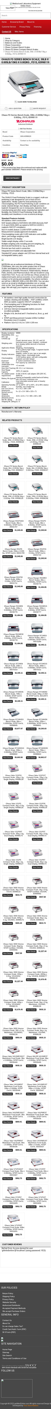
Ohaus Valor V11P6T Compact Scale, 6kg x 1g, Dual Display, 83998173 (37, 862)
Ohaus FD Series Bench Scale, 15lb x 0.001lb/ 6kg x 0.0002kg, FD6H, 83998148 (37, 496)
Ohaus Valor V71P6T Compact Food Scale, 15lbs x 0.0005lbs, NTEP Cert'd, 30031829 (13, 1200)
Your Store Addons (31, 1406)
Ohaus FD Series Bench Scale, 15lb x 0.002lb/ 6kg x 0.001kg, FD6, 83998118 (13, 496)
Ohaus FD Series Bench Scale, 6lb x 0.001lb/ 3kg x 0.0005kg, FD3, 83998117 (13, 468)
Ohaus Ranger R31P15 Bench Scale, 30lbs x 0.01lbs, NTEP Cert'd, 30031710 (37, 552)
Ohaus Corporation (13, 45)
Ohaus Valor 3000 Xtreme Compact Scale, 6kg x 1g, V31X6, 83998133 (37, 918)
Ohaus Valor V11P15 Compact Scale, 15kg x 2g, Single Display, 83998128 (13, 777)
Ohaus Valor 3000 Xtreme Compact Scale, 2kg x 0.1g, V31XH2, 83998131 (37, 946)
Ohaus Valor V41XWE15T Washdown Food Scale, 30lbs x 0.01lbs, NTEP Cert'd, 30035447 (37, 1087)
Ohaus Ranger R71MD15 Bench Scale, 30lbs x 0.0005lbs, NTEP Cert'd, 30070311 (37, 667)
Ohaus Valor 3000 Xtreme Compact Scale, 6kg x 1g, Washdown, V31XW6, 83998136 (37, 1031)
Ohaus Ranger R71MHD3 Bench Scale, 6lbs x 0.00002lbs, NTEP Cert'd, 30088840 (13, 722)
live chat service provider (35, 10)
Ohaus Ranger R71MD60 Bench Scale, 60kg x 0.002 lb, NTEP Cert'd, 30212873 (37, 694)
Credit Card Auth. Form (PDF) (14, 1329)
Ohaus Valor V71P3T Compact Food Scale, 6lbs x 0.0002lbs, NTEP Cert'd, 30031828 (37, 1172)
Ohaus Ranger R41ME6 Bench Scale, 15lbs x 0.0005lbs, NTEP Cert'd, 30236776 (13, 609)
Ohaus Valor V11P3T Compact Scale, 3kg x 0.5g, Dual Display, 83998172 (37, 834)
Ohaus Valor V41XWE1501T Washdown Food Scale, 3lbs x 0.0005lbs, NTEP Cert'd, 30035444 (13, 1059)
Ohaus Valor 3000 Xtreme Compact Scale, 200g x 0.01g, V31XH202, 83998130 (13, 975)
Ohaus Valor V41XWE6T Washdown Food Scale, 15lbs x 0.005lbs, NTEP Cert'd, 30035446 (13, 1087)
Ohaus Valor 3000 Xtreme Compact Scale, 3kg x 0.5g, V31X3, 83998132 (13, 890)
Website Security (9, 1302)
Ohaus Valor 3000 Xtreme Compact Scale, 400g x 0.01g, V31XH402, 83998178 (13, 1003)
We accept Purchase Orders (13, 1311)
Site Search (7, 1355)
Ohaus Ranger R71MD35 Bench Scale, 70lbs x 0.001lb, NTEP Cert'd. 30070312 (13, 695)
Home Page (7, 1349)
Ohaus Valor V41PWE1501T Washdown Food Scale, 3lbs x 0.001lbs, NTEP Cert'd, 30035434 (13, 1115)
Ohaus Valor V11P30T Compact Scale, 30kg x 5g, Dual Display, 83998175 (13, 834)
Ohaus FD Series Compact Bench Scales (21, 49)
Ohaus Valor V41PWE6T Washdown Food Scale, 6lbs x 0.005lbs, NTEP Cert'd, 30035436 (13, 1144)
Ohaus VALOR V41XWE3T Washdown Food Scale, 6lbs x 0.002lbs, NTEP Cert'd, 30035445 (37, 1059)
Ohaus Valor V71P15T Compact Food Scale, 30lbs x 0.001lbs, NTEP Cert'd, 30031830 (37, 1200)
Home (7, 38)
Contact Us (7, 1320)
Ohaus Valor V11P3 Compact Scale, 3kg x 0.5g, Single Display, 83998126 (13, 805)
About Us (6, 1323)
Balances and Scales (13, 43)
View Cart (10, 8)
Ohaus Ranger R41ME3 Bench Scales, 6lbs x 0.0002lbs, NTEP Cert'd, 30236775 (37, 581)
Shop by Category (12, 40)
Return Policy (7, 1293)
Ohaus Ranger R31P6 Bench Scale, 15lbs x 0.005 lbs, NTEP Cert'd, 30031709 (13, 551)
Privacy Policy (8, 1299)
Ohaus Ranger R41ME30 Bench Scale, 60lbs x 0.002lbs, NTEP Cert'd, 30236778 (13, 637)
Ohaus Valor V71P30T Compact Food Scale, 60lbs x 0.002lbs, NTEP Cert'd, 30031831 (13, 1228)
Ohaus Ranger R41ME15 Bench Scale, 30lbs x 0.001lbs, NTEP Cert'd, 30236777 (37, 609)
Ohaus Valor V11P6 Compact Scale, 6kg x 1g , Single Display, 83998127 (13, 862)
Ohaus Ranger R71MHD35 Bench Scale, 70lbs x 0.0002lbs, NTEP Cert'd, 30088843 (37, 751)
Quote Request (39, 108)
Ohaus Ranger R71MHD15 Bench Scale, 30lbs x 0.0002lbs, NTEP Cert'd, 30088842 (13, 751)
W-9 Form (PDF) (9, 1332)
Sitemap (5, 1352)
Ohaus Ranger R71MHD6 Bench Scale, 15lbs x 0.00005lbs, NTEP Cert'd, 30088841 (37, 722)
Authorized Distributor (25, 124)
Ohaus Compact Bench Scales (17, 47)
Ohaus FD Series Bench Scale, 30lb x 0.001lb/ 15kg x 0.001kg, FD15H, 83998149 (37, 441)
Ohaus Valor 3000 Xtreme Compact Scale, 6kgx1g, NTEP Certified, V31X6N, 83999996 (13, 947)
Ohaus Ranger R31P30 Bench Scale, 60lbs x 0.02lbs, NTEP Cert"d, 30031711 (13, 580)
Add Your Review (26, 129)
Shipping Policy (8, 1296)
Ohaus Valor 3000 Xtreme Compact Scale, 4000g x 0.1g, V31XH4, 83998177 (37, 974)
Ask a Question (14, 108)
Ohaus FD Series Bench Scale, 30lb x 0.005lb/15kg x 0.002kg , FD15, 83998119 (13, 440)
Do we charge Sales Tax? (12, 1326)
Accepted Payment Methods (14, 1308)
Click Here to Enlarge (27, 102)
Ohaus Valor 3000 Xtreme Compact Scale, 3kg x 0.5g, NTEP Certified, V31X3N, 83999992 (37, 891)
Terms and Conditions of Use (14, 1358)
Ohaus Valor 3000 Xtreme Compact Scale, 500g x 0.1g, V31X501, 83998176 (13, 918)
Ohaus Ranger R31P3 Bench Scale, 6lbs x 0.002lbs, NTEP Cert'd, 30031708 (37, 524)
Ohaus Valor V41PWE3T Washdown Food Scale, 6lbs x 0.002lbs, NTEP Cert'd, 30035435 (37, 1115)
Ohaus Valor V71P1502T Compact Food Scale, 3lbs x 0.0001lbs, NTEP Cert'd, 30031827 (13, 1172)
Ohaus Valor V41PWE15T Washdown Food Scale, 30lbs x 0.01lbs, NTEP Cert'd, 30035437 (37, 1144)
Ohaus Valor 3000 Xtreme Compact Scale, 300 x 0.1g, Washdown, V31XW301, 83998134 (13, 1031)
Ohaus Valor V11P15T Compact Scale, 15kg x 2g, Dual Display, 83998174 (37, 777)
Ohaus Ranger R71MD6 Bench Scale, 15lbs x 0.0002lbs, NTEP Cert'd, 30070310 (13, 667)
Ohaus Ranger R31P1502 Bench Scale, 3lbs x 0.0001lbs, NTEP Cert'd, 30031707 (13, 524)
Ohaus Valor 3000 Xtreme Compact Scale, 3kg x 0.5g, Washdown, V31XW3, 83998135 (37, 1003)
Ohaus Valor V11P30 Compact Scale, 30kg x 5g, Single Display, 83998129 (37, 805)
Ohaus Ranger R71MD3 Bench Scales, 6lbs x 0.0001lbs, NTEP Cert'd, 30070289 (37, 638)
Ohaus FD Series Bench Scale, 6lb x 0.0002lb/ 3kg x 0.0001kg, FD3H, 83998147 (37, 468)
